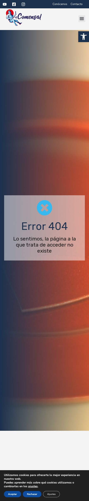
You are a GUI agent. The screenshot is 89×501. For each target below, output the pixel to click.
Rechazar (32, 494)
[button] (83, 36)
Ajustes (51, 494)
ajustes (33, 486)
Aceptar (12, 494)
